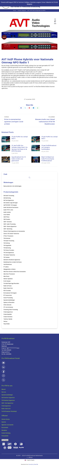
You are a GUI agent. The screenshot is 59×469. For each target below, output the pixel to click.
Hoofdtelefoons (8, 264)
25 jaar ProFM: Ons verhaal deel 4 (20, 137)
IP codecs (6, 267)
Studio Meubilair (8, 314)
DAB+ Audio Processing (10, 224)
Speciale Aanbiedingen (9, 300)
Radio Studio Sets (8, 288)
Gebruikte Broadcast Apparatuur (12, 260)
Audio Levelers (7, 212)
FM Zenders (7, 257)
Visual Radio (7, 324)
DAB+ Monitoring (8, 229)
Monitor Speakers (8, 279)
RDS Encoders (7, 290)
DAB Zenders (7, 219)
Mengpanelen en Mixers (10, 269)
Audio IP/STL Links (8, 210)
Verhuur (5, 321)
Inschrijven (5, 440)
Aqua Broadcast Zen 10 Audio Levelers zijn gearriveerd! (19, 158)
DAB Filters (6, 217)
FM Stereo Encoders (9, 250)
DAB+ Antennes (8, 222)
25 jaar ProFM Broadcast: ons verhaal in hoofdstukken (49, 147)
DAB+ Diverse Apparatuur (10, 226)
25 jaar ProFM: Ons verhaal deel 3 (49, 137)
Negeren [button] (29, 4)
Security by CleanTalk (33, 464)
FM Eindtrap (7, 243)
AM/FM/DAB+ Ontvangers (10, 205)
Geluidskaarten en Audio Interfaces (13, 262)
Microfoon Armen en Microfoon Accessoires (15, 271)
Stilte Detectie (7, 305)
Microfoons (6, 276)
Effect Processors (8, 236)
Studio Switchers (8, 316)
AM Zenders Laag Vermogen (11, 203)
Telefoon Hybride (8, 319)
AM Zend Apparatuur (9, 200)
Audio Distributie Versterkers (11, 207)
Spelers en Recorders (9, 302)
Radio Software (8, 286)
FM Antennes (7, 238)
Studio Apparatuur (8, 312)
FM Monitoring (7, 248)
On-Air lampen (7, 281)
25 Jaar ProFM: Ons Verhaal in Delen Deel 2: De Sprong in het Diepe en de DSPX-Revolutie (20, 148)
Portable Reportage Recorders (11, 283)
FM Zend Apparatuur (9, 252)
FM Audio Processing (9, 241)
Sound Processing (8, 297)
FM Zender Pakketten (9, 255)
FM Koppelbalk (7, 245)
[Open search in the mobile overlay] (29, 177)
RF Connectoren (8, 295)
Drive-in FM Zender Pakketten (11, 233)
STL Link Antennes (8, 307)
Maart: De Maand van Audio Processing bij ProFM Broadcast (47, 158)
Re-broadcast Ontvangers (10, 293)
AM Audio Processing (9, 195)
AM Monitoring (7, 198)
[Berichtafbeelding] (6, 139)
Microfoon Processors (9, 274)
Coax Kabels (7, 214)
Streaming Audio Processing (11, 309)
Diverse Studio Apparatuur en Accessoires (14, 231)
